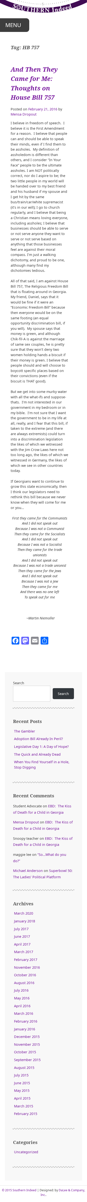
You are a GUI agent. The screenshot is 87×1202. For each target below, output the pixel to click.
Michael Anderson (28, 870)
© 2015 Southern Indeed (19, 1190)
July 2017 (21, 929)
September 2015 (27, 1059)
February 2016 (25, 1021)
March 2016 (23, 1013)
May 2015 (21, 1090)
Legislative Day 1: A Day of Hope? (41, 746)
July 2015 (21, 1075)
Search (18, 683)
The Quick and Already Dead (37, 754)
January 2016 (24, 1029)
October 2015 (25, 1052)
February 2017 (25, 959)
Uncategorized (26, 1152)
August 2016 (24, 982)
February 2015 (25, 1113)
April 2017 (22, 944)
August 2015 (24, 1067)
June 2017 (22, 936)
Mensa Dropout (23, 114)
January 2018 (24, 921)
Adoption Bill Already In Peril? (38, 738)
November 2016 (27, 967)
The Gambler (24, 731)
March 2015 (23, 1106)
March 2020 (23, 913)
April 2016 (22, 1006)
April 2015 (22, 1098)
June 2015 (22, 1083)
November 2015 (27, 1044)
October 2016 (25, 975)
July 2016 (21, 990)
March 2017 (23, 951)
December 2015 (27, 1036)
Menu (13, 25)
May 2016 (21, 998)
